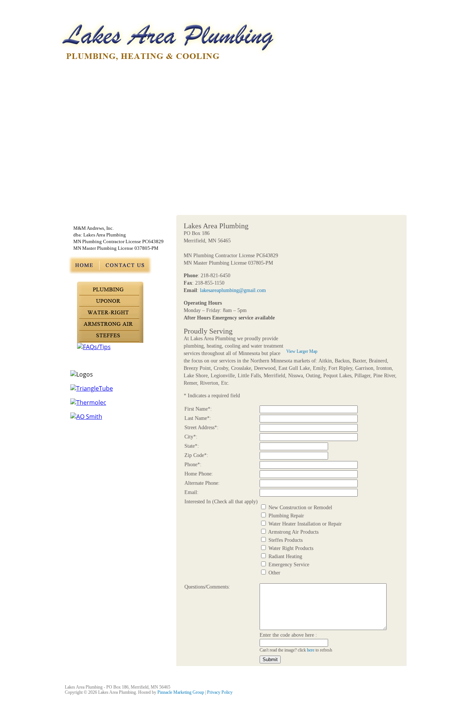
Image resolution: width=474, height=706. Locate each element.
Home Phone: (198, 474)
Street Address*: (201, 427)
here (310, 650)
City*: (190, 437)
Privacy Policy (220, 692)
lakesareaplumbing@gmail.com (233, 290)
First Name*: (198, 409)
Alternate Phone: (202, 483)
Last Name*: (197, 418)
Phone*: (192, 464)
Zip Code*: (196, 455)
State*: (191, 446)
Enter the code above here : (288, 635)
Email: (191, 492)
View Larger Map (301, 351)
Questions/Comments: (207, 587)
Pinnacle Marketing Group (180, 692)
